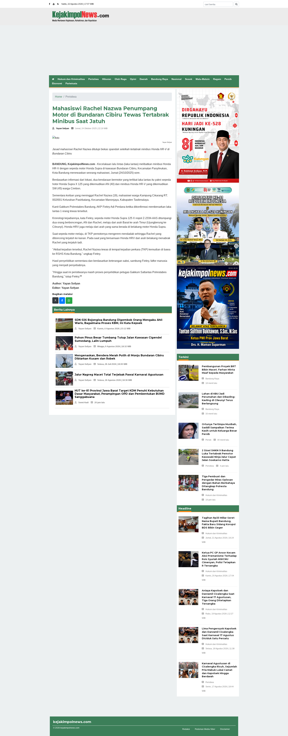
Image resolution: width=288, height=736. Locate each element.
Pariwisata (71, 83)
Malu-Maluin (203, 79)
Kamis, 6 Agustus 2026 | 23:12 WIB (113, 328)
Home (58, 96)
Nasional (177, 79)
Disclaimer (225, 729)
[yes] (236, 4)
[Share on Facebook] (62, 300)
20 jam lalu (99, 402)
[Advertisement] (144, 50)
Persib (228, 79)
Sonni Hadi (83, 402)
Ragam (217, 79)
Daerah (144, 79)
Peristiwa (93, 79)
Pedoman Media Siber (205, 729)
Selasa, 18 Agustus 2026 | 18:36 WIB (114, 380)
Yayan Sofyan (62, 128)
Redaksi (186, 729)
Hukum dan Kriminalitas (71, 79)
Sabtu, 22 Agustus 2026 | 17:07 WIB (77, 4)
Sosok (188, 79)
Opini (133, 79)
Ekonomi (57, 83)
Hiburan (106, 79)
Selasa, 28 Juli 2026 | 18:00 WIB (112, 364)
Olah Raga (120, 79)
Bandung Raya (159, 79)
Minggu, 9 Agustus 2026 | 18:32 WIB (114, 346)
